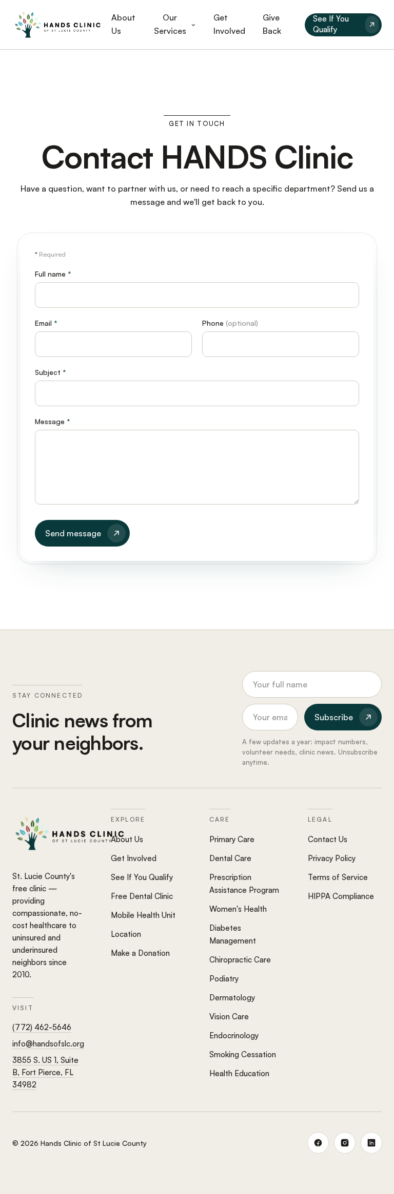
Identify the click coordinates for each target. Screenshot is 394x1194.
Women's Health (238, 909)
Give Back (272, 24)
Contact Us (327, 839)
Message (52, 421)
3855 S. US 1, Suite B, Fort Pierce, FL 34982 (45, 1072)
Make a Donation (140, 953)
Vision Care (229, 1016)
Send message (73, 533)
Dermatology (232, 997)
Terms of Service (338, 877)
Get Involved (229, 24)
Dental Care (230, 858)
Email (46, 323)
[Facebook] (318, 1143)
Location (126, 934)
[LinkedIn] (371, 1143)
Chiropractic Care (240, 960)
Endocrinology (234, 1035)
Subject (50, 372)
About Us (123, 24)
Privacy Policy (332, 858)
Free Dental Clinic (142, 896)
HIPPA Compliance (341, 896)
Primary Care (231, 839)
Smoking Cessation (242, 1054)
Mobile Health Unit (143, 915)
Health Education (239, 1073)
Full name (53, 273)
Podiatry (224, 978)
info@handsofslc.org (48, 1044)
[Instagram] (344, 1143)
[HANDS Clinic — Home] (57, 24)
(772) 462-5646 (41, 1027)
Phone (230, 323)
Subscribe (333, 717)
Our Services (170, 24)
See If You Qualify (331, 24)
